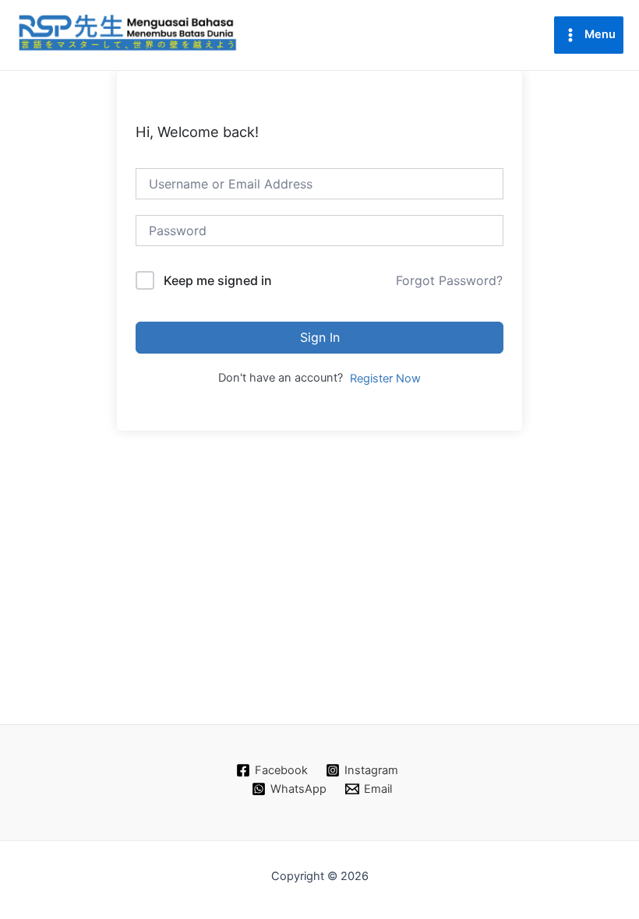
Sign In (320, 337)
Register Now (385, 378)
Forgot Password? (449, 280)
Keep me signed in (218, 280)
